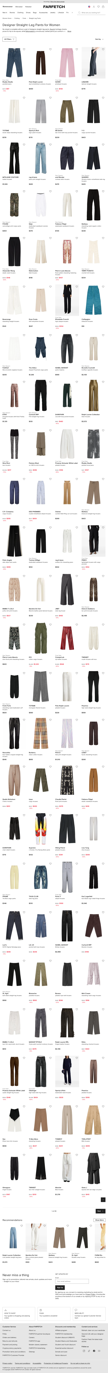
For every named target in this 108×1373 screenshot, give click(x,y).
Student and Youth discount (65, 1344)
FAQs (41, 1313)
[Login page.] (94, 6)
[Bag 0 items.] (103, 6)
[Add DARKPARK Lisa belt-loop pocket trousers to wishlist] (76, 382)
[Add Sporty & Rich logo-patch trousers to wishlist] (50, 98)
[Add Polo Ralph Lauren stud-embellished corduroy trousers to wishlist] (50, 49)
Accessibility (37, 1363)
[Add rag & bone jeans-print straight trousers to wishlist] (50, 144)
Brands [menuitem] (12, 12)
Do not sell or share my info (80, 1363)
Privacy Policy (90, 1294)
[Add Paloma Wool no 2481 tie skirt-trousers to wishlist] (50, 430)
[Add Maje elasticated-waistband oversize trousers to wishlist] (50, 191)
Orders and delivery (9, 1337)
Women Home (7, 18)
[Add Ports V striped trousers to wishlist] (76, 863)
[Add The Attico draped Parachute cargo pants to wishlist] (50, 335)
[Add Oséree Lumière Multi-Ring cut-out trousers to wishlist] (76, 479)
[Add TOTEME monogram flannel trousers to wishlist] (50, 673)
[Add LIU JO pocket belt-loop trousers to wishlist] (50, 912)
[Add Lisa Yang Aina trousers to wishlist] (103, 815)
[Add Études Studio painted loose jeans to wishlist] (103, 430)
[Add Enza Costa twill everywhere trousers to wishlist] (50, 286)
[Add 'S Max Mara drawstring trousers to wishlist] (50, 1106)
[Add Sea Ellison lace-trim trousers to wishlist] (24, 1106)
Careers (31, 1337)
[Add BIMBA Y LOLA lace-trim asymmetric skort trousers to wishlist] (24, 1009)
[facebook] (94, 1351)
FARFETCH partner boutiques (39, 1334)
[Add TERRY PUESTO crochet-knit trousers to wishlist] (103, 238)
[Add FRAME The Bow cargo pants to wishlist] (24, 863)
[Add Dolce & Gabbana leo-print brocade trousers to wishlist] (103, 576)
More (69, 31)
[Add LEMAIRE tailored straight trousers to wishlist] (103, 49)
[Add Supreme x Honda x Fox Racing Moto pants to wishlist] (50, 815)
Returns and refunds (10, 1341)
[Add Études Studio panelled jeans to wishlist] (24, 49)
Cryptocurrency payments (12, 1348)
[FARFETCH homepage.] (54, 6)
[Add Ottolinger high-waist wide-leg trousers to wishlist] (50, 1058)
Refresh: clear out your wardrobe (93, 1330)
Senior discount (61, 1355)
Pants (24, 18)
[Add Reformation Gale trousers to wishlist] (50, 238)
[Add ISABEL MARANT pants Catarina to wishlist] (76, 335)
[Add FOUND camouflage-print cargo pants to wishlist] (24, 191)
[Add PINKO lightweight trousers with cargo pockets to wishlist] (103, 527)
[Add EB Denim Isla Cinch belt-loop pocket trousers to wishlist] (76, 98)
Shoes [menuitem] (28, 12)
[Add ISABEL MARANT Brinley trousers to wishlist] (76, 912)
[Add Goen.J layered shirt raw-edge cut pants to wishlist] (103, 1155)
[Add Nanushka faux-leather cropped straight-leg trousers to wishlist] (24, 720)
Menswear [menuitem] (19, 6)
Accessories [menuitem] (43, 12)
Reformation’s (30, 31)
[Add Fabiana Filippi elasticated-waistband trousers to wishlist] (76, 191)
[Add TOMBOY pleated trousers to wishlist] (76, 1106)
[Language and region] (89, 6)
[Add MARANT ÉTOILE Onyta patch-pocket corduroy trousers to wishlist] (50, 1009)
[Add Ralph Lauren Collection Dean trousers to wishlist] (103, 382)
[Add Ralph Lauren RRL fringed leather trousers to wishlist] (76, 1009)
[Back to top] (103, 1199)
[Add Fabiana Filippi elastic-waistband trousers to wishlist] (103, 766)
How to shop (10, 1313)
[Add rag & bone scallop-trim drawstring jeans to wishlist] (76, 527)
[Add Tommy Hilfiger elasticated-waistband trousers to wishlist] (50, 527)
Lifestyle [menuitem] (61, 12)
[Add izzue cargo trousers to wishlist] (50, 766)
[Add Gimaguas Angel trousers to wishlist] (24, 1155)
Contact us (6, 1330)
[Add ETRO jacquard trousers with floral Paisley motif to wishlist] (24, 382)
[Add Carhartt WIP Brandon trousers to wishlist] (103, 912)
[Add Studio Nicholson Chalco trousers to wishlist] (24, 766)
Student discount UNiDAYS (65, 1337)
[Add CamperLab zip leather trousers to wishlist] (76, 624)
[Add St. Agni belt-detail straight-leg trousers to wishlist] (24, 961)
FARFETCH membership (63, 1334)
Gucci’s (52, 29)
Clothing (17, 18)
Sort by (98, 39)
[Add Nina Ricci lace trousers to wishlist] (24, 430)
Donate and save (61, 1351)
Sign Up (60, 1287)
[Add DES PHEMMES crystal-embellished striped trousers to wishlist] (50, 479)
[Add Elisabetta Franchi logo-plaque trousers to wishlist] (76, 286)
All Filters (7, 39)
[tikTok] (89, 1351)
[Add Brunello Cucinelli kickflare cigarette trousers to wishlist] (103, 335)
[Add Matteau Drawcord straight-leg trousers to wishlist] (103, 479)
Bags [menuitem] (35, 12)
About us (32, 1330)
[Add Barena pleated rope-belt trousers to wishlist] (76, 961)
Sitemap (32, 1351)
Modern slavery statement (38, 1344)
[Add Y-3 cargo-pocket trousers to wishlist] (103, 98)
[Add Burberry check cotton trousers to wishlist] (50, 720)
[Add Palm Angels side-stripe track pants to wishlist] (24, 527)
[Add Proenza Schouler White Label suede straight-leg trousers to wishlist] (24, 1058)
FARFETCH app (34, 1341)
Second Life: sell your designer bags (92, 1335)
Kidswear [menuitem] (28, 6)
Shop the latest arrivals (57, 1)
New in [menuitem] (5, 12)
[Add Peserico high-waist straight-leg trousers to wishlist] (103, 673)
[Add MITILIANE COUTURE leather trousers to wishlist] (24, 144)
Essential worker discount (64, 1348)
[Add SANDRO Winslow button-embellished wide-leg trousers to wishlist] (103, 144)
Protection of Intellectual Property (56, 1363)
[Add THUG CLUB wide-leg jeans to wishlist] (50, 863)
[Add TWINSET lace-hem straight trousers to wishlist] (50, 1155)
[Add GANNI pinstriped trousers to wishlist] (76, 49)
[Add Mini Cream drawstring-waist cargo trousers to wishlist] (103, 961)
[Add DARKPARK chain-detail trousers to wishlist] (24, 815)
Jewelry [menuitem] (52, 12)
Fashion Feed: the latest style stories (92, 1340)
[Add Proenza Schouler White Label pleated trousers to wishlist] (76, 430)
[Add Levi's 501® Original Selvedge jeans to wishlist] (24, 912)
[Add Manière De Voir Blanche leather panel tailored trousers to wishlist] (50, 576)
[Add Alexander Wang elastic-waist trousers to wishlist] (24, 238)
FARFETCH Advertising (37, 1348)
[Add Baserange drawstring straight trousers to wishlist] (24, 286)
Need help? (79, 1313)
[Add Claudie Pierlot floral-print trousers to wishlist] (76, 766)
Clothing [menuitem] (20, 12)
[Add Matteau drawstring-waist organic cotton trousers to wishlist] (103, 191)
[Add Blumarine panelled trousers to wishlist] (50, 961)
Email (57, 1277)
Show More (99, 1220)
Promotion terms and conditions (14, 1351)
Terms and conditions (22, 1363)
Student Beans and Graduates (66, 1341)
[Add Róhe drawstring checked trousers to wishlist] (103, 1009)
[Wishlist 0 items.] (98, 6)
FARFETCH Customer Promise (13, 1355)
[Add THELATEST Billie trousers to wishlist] (103, 1106)
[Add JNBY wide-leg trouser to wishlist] (76, 576)
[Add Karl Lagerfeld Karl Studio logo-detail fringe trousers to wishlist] (103, 863)
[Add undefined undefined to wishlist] (21, 1226)
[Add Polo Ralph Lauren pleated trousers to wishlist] (76, 673)
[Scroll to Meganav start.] (72, 12)
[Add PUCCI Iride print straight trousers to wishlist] (76, 720)
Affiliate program (61, 1330)
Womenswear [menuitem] (8, 6)
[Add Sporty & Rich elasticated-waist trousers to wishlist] (76, 1058)
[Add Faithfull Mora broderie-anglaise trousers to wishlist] (24, 335)
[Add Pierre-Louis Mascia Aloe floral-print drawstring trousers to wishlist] (24, 624)
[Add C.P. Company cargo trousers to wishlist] (24, 479)
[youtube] (99, 1351)
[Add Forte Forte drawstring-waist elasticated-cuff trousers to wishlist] (24, 673)
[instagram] (84, 1351)
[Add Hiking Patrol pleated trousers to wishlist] (76, 815)
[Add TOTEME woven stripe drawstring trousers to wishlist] (24, 98)
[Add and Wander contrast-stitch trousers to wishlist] (76, 144)
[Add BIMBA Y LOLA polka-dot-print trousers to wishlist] (24, 576)
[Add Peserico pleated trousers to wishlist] (103, 1058)
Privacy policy (7, 1363)
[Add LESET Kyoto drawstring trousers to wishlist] (103, 720)
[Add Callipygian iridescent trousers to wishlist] (103, 286)
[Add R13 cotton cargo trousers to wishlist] (50, 624)
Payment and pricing (10, 1344)
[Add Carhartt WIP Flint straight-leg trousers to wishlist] (50, 382)
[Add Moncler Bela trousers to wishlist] (76, 1155)
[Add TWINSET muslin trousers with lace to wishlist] (103, 624)
